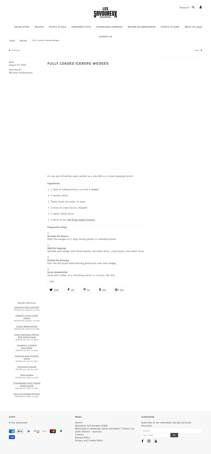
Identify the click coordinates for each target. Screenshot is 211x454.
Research (185, 7)
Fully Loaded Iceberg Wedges (78, 63)
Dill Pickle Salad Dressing (81, 219)
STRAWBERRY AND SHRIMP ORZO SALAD (26, 384)
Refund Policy (82, 437)
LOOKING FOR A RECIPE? (26, 307)
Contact (79, 434)
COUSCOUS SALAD (26, 367)
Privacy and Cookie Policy (89, 440)
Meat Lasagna (26, 375)
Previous (15, 50)
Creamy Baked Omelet (26, 326)
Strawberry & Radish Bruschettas (27, 346)
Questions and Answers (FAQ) (91, 425)
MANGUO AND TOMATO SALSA (27, 357)
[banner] (105, 12)
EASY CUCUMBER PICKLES (27, 394)
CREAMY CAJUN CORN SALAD (27, 316)
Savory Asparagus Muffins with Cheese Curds (26, 335)
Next (197, 50)
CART (200, 27)
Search (78, 422)
